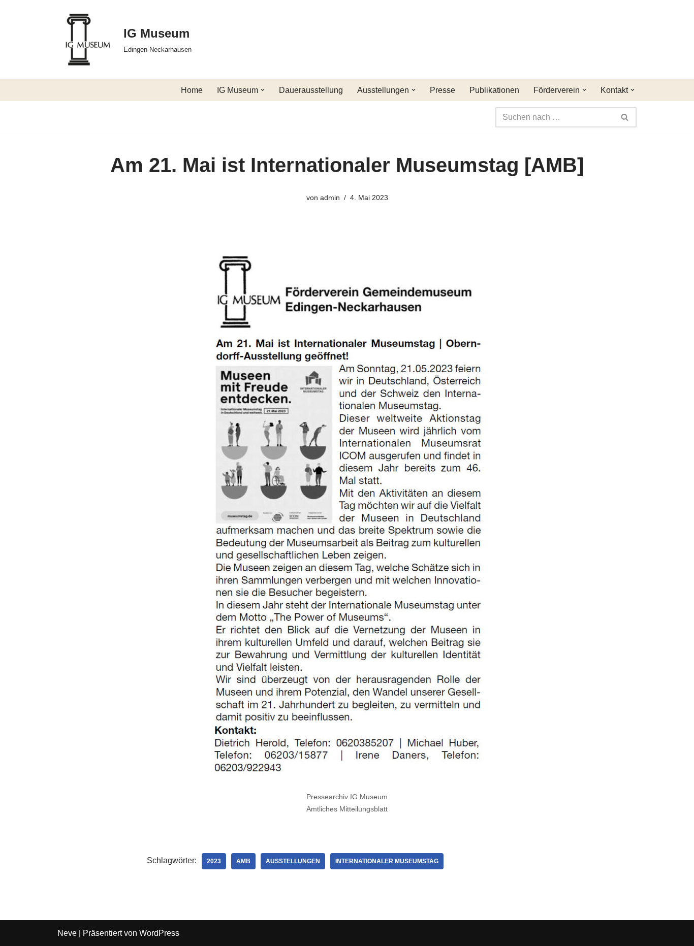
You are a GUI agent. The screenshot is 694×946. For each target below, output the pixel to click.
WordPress (159, 933)
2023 (214, 861)
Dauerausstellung (311, 90)
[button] (263, 90)
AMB (243, 861)
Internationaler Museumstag (386, 861)
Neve (67, 933)
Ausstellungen (293, 861)
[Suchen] (625, 117)
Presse (442, 90)
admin (330, 197)
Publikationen (494, 90)
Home (192, 90)
